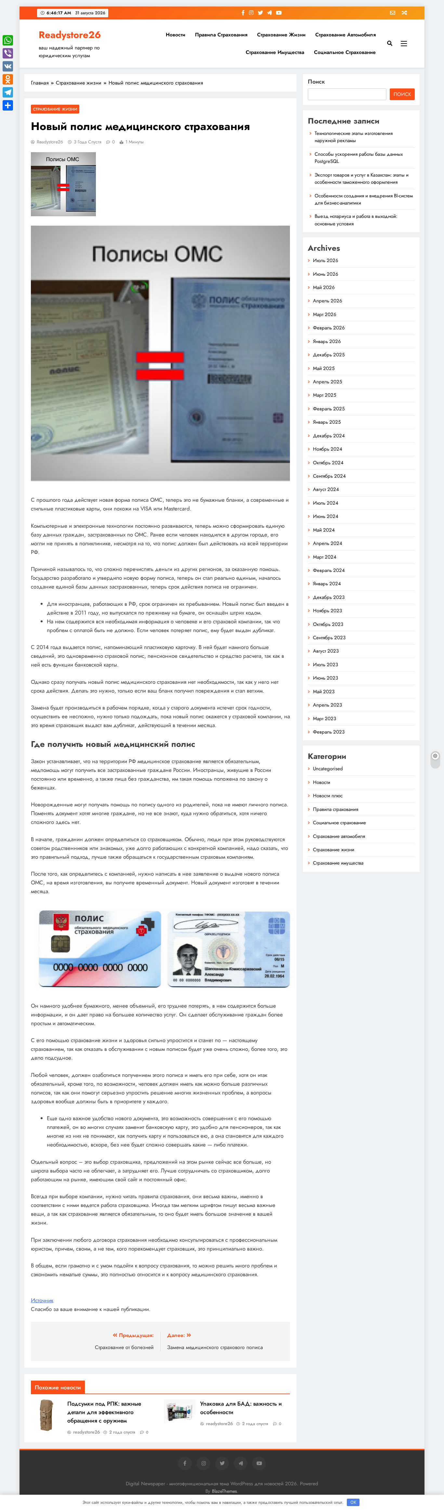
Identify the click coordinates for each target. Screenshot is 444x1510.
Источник (42, 1300)
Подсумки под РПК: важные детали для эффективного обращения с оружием (104, 1412)
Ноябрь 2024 (327, 449)
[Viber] (7, 53)
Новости (175, 34)
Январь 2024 (327, 583)
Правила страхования (221, 34)
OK (353, 1502)
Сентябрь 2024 (329, 476)
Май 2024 (324, 530)
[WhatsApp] (7, 40)
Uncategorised (328, 768)
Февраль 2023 (329, 731)
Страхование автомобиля (345, 34)
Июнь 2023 (325, 678)
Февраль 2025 (329, 408)
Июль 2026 (325, 260)
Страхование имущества (275, 52)
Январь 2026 (327, 341)
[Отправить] (7, 105)
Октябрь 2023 (328, 624)
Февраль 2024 (329, 570)
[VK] (7, 66)
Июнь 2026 (325, 274)
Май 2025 (323, 368)
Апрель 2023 (327, 705)
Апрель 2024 (327, 543)
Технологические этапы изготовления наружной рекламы (354, 137)
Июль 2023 (325, 664)
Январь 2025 (327, 422)
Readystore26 (70, 35)
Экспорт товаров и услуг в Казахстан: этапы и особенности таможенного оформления (362, 178)
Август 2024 (326, 489)
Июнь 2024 (325, 516)
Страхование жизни (281, 34)
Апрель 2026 (327, 300)
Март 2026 (324, 314)
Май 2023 (323, 691)
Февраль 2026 (329, 327)
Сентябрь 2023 (329, 637)
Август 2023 (326, 651)
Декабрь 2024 (329, 435)
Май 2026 (324, 287)
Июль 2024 (325, 503)
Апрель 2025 (327, 381)
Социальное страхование (345, 52)
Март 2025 (324, 395)
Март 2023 (324, 718)
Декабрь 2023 (329, 597)
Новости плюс (328, 795)
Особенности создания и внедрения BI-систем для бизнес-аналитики (364, 199)
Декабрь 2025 (329, 354)
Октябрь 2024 (328, 462)
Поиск (316, 81)
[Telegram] (7, 92)
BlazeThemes (224, 1491)
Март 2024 (324, 557)
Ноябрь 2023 (327, 610)
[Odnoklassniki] (7, 79)
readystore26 (50, 142)
